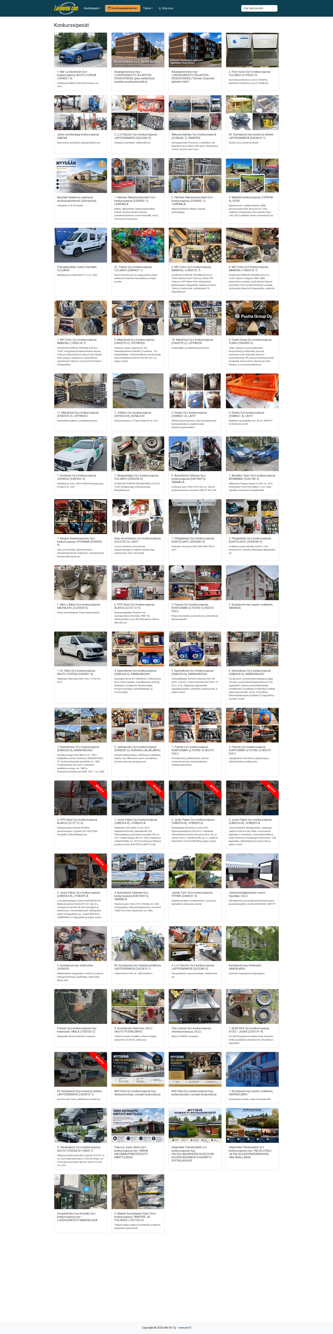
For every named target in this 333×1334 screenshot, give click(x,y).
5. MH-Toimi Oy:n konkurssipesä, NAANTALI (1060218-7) (191, 268)
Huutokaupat (91, 8)
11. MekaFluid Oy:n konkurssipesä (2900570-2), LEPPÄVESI (78, 414)
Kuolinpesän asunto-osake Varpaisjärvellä (250, 1099)
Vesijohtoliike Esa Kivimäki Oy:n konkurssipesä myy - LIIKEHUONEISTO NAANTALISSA (77, 1217)
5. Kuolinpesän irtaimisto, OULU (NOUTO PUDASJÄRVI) (133, 1030)
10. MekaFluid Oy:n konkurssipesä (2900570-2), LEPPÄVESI (192, 341)
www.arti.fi (185, 1327)
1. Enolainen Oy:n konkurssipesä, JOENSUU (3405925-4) (76, 477)
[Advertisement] (166, 1283)
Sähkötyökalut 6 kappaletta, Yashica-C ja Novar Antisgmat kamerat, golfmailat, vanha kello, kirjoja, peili (80, 976)
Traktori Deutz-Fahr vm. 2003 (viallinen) (133, 973)
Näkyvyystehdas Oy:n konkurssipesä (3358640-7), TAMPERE (194, 136)
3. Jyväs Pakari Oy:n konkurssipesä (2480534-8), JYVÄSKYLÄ (250, 821)
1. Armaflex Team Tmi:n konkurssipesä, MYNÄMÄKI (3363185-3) (252, 477)
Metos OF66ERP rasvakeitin (185, 1036)
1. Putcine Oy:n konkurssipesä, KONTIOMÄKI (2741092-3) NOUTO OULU (193, 750)
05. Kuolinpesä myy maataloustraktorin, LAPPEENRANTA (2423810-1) (137, 967)
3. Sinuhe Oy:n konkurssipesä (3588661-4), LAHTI (189, 414)
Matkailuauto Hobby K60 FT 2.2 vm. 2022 (77, 275)
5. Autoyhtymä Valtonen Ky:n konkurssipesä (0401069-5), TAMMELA (189, 479)
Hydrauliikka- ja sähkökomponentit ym (190, 348)
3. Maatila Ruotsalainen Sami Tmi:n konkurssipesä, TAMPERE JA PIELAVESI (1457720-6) (135, 1217)
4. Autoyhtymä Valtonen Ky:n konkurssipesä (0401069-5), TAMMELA (131, 896)
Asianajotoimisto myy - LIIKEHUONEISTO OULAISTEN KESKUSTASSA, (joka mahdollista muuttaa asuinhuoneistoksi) (134, 77)
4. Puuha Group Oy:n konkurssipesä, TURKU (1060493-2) (250, 341)
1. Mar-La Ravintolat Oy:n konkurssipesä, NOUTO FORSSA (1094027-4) (76, 75)
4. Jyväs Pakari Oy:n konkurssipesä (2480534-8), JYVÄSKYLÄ (78, 894)
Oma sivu (167, 8)
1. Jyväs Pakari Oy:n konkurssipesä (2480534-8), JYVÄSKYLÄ (135, 821)
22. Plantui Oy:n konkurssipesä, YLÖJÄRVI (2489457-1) (133, 268)
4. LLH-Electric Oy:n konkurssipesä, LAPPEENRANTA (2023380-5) (193, 967)
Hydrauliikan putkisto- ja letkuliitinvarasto (77, 420)
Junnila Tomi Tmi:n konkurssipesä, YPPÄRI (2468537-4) (192, 894)
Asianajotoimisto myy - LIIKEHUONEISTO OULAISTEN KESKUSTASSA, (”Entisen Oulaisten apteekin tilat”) (193, 77)
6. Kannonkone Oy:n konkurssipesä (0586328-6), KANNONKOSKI (250, 672)
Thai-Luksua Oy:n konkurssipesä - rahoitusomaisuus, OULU (192, 1030)
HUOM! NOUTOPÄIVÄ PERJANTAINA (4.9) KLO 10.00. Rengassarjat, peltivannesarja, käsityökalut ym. (137, 486)
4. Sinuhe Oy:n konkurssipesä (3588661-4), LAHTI (246, 414)
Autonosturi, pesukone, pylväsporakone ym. (79, 142)
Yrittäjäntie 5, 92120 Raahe (70, 205)
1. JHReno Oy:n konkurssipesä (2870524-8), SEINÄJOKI (132, 414)
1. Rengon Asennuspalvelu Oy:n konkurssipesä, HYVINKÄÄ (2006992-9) (80, 542)
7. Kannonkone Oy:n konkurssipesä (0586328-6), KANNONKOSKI (78, 748)
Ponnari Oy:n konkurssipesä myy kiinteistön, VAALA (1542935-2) (76, 1030)
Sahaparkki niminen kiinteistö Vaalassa (76, 1036)
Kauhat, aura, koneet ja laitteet (243, 142)
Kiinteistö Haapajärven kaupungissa (246, 973)
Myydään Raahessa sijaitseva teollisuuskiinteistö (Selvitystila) (76, 199)
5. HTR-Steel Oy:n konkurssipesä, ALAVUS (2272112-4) (77, 821)
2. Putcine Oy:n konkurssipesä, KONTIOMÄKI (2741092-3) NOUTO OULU (250, 750)
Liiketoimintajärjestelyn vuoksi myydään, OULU (247, 894)
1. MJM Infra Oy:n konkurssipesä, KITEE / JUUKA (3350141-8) (249, 1030)
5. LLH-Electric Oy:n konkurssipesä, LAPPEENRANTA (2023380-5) (135, 136)
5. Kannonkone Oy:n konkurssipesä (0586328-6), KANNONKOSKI (193, 672)
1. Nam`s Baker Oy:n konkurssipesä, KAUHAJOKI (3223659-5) (78, 606)
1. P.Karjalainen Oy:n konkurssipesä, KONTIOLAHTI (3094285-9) (193, 540)
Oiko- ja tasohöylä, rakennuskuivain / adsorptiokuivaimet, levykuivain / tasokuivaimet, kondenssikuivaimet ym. (80, 553)
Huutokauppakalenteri (124, 8)
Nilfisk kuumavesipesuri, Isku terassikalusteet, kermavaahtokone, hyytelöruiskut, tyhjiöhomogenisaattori (194, 424)
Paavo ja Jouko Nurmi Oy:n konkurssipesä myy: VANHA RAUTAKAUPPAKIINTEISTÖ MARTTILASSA (131, 1152)
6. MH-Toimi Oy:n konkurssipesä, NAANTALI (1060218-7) (248, 268)
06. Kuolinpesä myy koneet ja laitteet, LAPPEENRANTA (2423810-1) (251, 136)
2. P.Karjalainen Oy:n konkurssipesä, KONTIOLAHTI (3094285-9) (250, 540)
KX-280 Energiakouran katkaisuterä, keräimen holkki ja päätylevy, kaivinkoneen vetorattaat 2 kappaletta (251, 1039)
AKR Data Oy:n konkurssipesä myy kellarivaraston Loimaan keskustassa (194, 1092)
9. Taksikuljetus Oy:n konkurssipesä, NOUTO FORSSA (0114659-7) (79, 1149)
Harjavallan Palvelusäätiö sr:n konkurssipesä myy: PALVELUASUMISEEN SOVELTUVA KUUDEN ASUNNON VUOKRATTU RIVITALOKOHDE (193, 1154)
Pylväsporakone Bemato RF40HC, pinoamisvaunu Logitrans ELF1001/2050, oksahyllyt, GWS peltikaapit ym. (77, 831)
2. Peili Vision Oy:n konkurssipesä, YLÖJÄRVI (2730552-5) (249, 73)
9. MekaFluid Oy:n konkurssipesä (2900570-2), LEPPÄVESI (134, 341)
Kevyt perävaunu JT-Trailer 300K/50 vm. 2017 (136, 420)
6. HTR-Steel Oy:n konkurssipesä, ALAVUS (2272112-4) (134, 606)
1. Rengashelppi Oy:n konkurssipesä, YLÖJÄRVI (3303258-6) (136, 477)
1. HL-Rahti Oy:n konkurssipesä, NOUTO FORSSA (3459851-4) (76, 672)
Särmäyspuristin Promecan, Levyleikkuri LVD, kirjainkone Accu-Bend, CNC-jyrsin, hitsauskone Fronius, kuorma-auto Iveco (195, 146)
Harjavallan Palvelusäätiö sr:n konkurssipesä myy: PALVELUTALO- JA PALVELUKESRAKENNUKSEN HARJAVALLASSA (250, 1152)
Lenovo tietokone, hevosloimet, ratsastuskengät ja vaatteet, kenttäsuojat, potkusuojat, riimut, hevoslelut (134, 549)
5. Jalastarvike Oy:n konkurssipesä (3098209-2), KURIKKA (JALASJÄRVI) (137, 748)
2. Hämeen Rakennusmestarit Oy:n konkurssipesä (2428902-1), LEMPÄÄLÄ (192, 201)
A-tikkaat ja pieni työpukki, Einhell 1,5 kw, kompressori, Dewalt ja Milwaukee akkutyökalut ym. (252, 549)
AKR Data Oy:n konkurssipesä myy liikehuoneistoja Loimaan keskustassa (137, 1092)
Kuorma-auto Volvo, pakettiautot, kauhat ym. (79, 1099)
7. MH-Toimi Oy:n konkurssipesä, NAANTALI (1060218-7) (77, 341)
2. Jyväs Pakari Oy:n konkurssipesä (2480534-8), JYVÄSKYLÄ (193, 821)
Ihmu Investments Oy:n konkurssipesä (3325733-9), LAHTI (137, 540)
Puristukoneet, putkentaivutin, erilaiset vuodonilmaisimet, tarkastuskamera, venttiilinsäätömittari (190, 761)
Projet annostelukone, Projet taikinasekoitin (78, 612)
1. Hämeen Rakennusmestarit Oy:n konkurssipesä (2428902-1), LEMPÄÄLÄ (135, 201)
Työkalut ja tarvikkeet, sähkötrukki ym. (132, 142)
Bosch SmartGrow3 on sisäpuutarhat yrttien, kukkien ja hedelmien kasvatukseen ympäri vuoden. (136, 278)
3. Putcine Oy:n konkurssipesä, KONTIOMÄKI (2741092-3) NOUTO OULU (193, 608)
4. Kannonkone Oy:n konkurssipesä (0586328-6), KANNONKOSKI (135, 672)
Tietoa (147, 8)
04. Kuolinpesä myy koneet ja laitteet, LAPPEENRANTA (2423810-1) (79, 1092)
